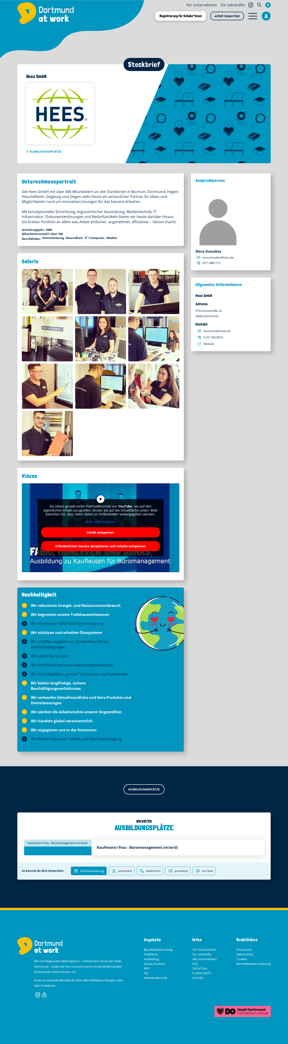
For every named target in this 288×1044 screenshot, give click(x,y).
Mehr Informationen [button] (100, 522)
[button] (259, 4)
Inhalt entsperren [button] (100, 532)
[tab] (58, 843)
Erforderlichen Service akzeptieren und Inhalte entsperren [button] (100, 546)
